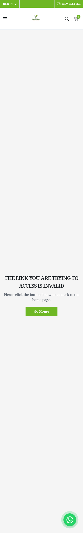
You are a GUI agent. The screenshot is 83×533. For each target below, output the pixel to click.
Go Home (41, 311)
